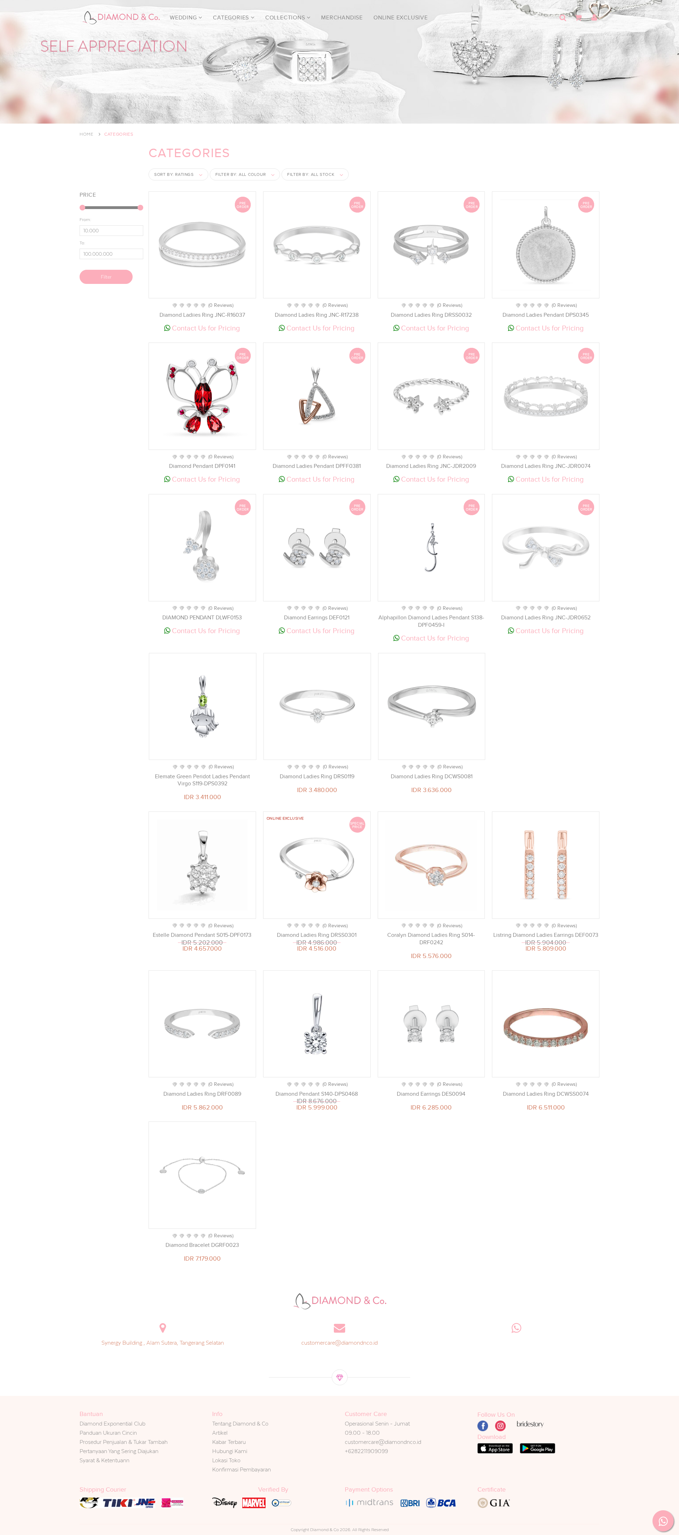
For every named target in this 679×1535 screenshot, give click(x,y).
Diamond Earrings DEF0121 (316, 617)
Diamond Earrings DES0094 (431, 1094)
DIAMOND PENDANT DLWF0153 (202, 617)
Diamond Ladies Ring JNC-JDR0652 (546, 617)
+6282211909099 (366, 1451)
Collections (286, 17)
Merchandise (342, 17)
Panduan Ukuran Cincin (108, 1432)
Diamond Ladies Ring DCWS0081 (431, 776)
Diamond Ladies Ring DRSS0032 (431, 315)
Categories (232, 17)
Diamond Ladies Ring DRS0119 (317, 776)
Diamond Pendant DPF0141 (202, 466)
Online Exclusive (400, 17)
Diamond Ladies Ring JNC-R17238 (317, 315)
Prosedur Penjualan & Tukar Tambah (124, 1442)
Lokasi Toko (226, 1460)
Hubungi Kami (229, 1451)
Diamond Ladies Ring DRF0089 (202, 1094)
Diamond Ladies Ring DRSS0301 (316, 935)
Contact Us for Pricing (205, 328)
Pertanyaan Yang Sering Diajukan (119, 1451)
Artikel (220, 1432)
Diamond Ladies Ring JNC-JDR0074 (546, 466)
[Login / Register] (594, 17)
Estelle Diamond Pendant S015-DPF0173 (202, 935)
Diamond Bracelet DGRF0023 (202, 1245)
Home (87, 134)
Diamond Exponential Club (112, 1423)
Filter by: (240, 174)
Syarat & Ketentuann (104, 1460)
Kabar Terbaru (229, 1442)
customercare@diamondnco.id (339, 1342)
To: (82, 242)
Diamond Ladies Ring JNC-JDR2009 (431, 466)
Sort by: (174, 174)
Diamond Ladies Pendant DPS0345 (546, 315)
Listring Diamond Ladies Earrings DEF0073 (545, 935)
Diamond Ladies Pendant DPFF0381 (317, 466)
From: (85, 219)
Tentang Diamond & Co (240, 1423)
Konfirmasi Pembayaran (241, 1469)
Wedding (184, 17)
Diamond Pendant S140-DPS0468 (316, 1094)
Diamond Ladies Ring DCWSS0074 (546, 1094)
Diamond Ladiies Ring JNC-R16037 (202, 315)
